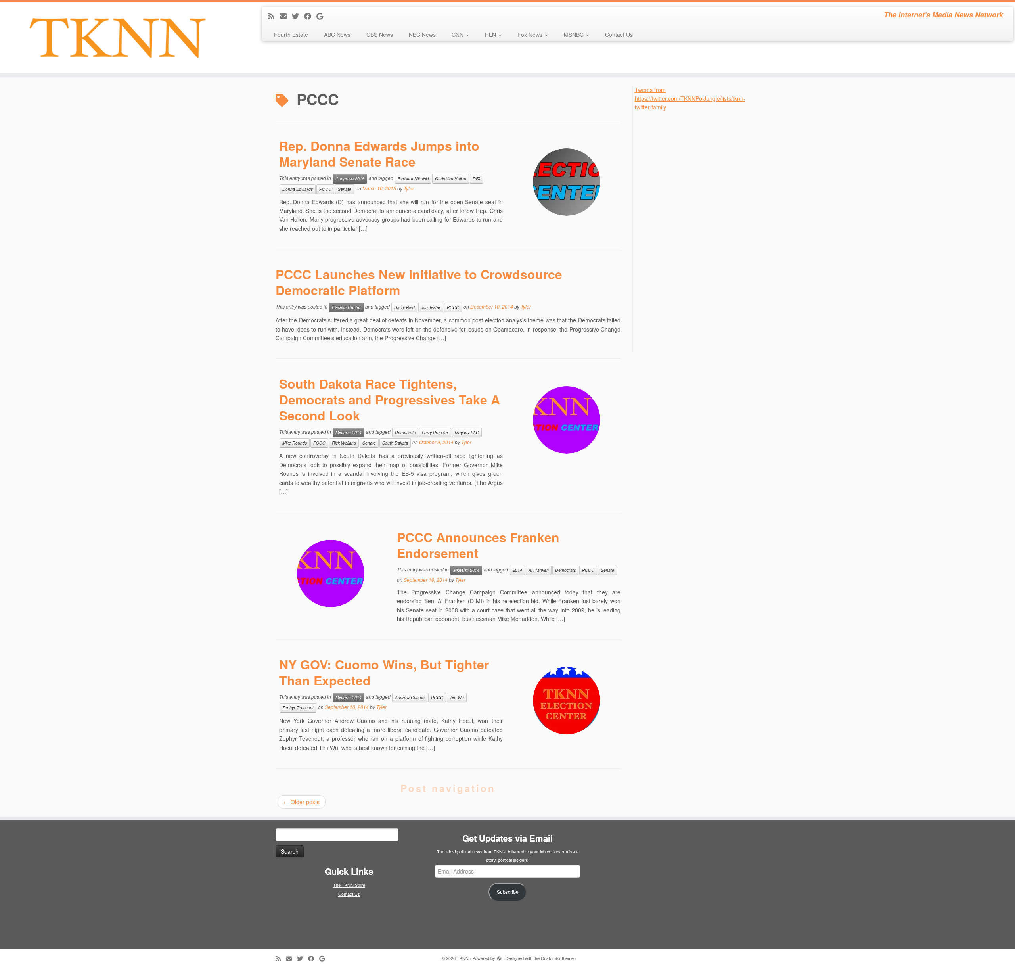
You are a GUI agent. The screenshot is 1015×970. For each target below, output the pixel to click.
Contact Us (619, 34)
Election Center (346, 307)
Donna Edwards (297, 189)
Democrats (405, 432)
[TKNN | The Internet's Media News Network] (117, 37)
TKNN (463, 958)
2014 (517, 570)
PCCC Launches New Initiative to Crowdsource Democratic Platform (419, 282)
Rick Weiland (344, 443)
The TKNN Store (349, 885)
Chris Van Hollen (450, 179)
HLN (491, 34)
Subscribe (508, 891)
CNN (458, 34)
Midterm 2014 (348, 432)
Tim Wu (457, 697)
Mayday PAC (467, 432)
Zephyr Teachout (298, 708)
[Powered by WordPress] (499, 956)
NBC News (422, 34)
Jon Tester (430, 307)
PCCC (325, 189)
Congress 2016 (349, 179)
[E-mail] (286, 16)
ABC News (337, 34)
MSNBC (574, 34)
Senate (344, 189)
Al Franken (539, 570)
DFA (477, 179)
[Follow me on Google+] (322, 16)
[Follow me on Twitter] (298, 16)
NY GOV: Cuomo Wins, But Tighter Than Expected (384, 672)
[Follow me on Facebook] (310, 16)
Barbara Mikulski (413, 179)
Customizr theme (557, 958)
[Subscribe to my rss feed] (274, 16)
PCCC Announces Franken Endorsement (478, 545)
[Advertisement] (694, 231)
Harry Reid (404, 307)
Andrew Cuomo (410, 697)
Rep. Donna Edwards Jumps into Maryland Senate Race (379, 153)
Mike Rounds (294, 443)
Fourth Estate (291, 34)
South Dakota (395, 443)
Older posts (301, 802)
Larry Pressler (435, 432)
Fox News (530, 34)
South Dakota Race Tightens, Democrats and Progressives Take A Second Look (389, 399)
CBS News (379, 34)
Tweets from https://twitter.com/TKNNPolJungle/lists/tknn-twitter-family (690, 98)
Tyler (409, 188)
